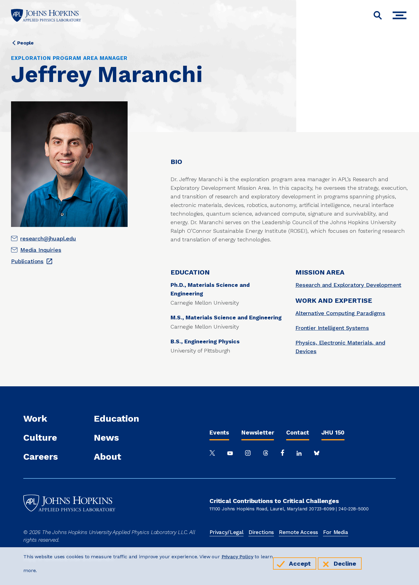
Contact (297, 432)
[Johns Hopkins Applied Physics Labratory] (69, 524)
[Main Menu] (401, 15)
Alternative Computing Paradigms (340, 313)
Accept (300, 563)
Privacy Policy (237, 557)
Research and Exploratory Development (348, 285)
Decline (345, 563)
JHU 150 (332, 432)
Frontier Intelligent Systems (332, 328)
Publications (27, 261)
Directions (261, 532)
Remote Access (298, 532)
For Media (335, 532)
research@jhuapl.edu (48, 238)
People (25, 43)
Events (219, 432)
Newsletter (257, 432)
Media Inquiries (40, 250)
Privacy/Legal (227, 532)
